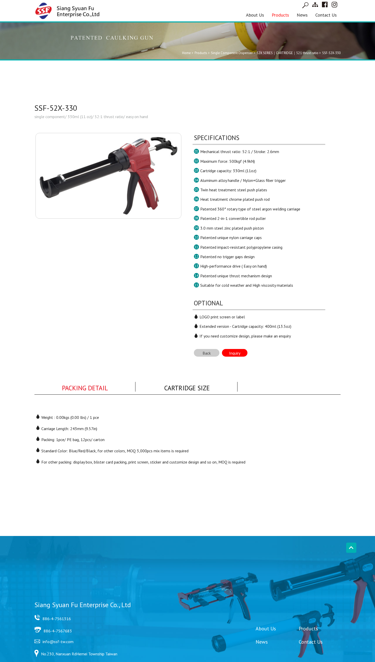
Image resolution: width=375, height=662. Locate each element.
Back (207, 353)
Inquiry (234, 353)
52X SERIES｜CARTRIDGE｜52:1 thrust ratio (287, 53)
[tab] (84, 387)
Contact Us (326, 15)
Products (280, 15)
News (302, 15)
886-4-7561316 (57, 618)
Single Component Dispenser (232, 53)
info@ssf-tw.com (58, 641)
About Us (255, 15)
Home (186, 53)
